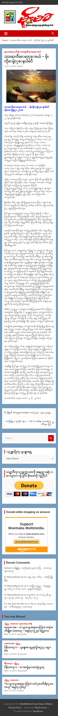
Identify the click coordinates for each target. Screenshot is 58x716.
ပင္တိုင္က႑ (6, 624)
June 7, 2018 (10, 66)
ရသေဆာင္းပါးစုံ (11, 52)
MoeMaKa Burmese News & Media (36, 704)
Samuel (7, 568)
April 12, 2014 (10, 671)
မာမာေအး (14, 624)
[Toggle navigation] (6, 33)
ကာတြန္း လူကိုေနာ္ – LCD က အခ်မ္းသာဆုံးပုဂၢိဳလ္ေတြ (28, 423)
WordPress (38, 711)
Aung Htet (22, 634)
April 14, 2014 (10, 654)
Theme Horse (40, 707)
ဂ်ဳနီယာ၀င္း (8, 663)
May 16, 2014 (10, 634)
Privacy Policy (14, 707)
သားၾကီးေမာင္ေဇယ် (30, 52)
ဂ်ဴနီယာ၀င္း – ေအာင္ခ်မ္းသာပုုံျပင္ (24, 667)
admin (20, 66)
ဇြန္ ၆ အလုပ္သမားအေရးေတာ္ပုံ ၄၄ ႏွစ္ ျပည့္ (29, 412)
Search (51, 438)
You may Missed (14, 616)
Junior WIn (9, 644)
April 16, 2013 (10, 690)
